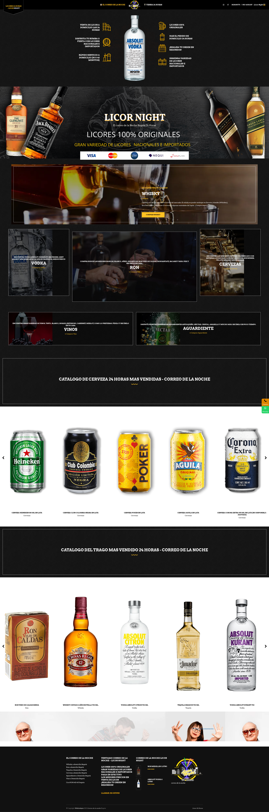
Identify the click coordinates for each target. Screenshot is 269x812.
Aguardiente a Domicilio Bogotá (78, 776)
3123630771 (236, 5)
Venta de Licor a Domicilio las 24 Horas (90, 27)
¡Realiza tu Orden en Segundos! (181, 48)
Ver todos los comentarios (203, 729)
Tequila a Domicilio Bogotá (76, 770)
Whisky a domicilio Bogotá (76, 764)
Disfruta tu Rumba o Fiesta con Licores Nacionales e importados (87, 42)
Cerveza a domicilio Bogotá (76, 773)
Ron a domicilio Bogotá (75, 767)
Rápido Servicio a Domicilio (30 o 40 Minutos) (89, 57)
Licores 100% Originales (176, 26)
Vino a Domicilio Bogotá (75, 779)
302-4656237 (247, 5)
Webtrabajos (79, 808)
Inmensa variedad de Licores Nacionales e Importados (180, 62)
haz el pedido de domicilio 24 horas (180, 37)
